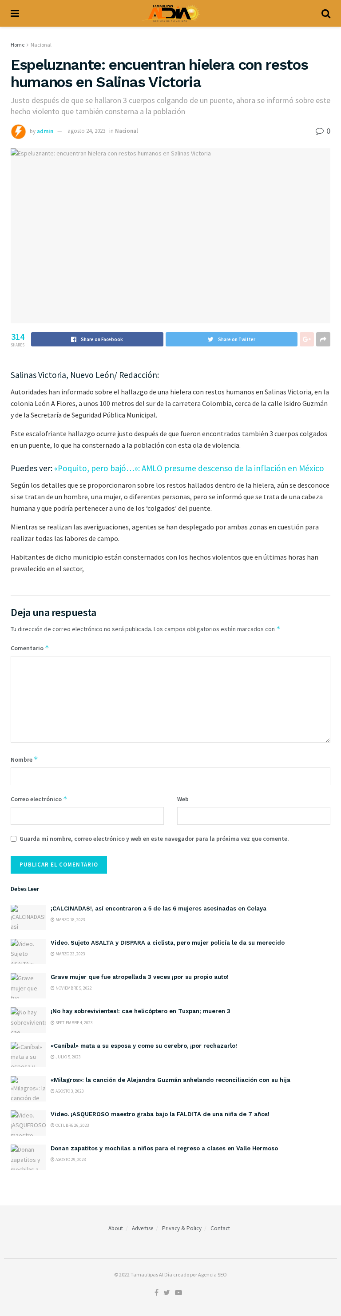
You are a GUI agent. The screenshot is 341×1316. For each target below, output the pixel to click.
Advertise (142, 1228)
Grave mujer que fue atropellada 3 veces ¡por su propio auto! (140, 977)
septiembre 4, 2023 (74, 1023)
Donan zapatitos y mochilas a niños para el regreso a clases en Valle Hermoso (164, 1148)
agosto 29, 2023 (70, 1159)
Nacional (41, 44)
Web (183, 799)
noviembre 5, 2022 (73, 988)
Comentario (30, 648)
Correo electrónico (39, 799)
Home (17, 44)
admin (45, 131)
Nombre (24, 759)
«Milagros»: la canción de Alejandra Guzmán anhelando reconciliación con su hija (170, 1080)
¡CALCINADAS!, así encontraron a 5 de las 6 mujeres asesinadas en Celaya (158, 908)
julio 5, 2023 (68, 1057)
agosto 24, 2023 (86, 131)
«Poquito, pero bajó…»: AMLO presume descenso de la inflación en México (189, 468)
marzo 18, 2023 (70, 919)
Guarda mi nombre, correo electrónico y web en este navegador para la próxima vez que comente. (154, 839)
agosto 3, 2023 (69, 1091)
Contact (220, 1228)
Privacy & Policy (182, 1228)
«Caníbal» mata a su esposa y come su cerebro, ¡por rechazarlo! (144, 1045)
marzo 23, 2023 (70, 954)
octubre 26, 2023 (72, 1125)
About (115, 1228)
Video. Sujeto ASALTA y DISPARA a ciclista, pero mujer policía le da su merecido (168, 942)
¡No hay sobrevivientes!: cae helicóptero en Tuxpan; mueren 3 (141, 1011)
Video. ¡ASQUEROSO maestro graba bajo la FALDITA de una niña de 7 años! (160, 1114)
